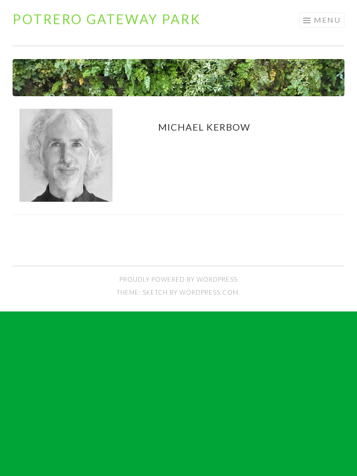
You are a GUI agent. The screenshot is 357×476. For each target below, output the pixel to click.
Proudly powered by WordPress (178, 279)
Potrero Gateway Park (107, 19)
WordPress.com (208, 292)
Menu (327, 19)
